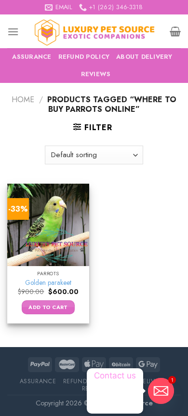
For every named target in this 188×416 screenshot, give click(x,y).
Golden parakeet (48, 283)
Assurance (31, 56)
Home (23, 99)
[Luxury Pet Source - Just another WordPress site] (94, 31)
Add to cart (48, 307)
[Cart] (175, 31)
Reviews (96, 74)
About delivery (144, 56)
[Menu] (13, 31)
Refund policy (83, 56)
